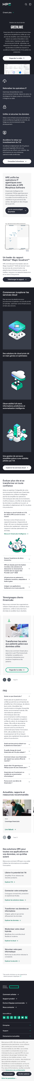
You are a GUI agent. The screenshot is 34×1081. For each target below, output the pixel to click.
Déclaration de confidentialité (15, 1070)
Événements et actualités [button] (11, 1036)
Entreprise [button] (6, 1025)
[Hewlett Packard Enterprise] (7, 4)
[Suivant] (9, 680)
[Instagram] (11, 1017)
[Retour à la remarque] (20, 976)
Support (9, 999)
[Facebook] (18, 1017)
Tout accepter (8, 1074)
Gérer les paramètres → (9, 1078)
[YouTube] (22, 1017)
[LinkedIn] (4, 1017)
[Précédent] (4, 680)
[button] (26, 4)
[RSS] (26, 1017)
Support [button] (5, 1031)
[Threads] (15, 1017)
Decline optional (23, 1074)
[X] (7, 1017)
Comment (9, 994)
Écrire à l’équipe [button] (14, 1003)
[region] (17, 649)
